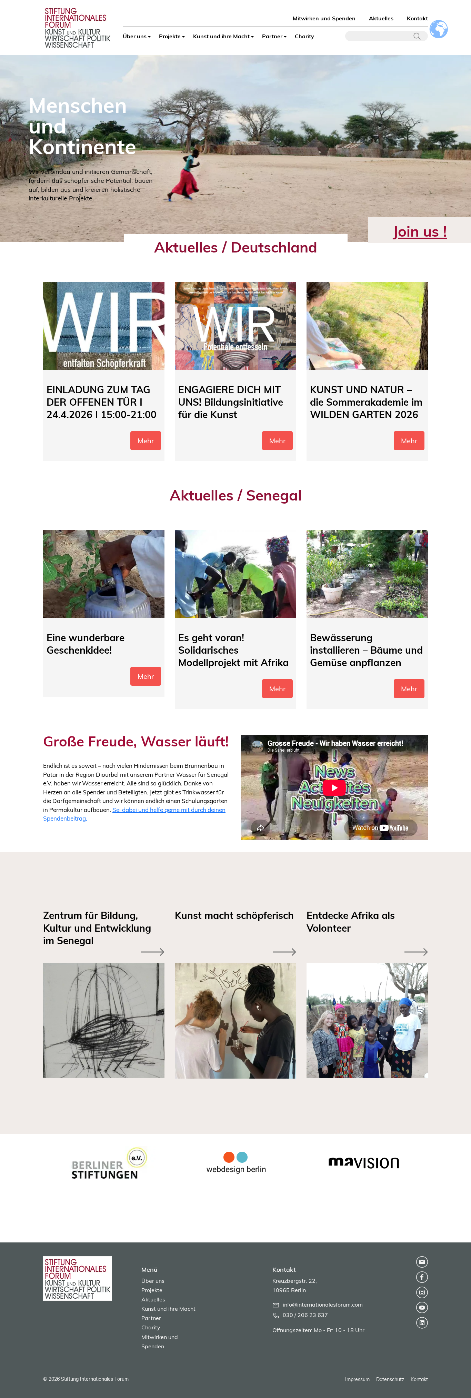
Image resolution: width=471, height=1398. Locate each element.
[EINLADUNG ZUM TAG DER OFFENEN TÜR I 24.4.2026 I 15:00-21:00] (103, 326)
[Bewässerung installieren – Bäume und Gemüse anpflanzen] (367, 574)
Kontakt (417, 18)
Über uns (135, 36)
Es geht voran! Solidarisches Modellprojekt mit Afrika (233, 650)
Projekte (170, 36)
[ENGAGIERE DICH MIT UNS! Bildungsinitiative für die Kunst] (235, 326)
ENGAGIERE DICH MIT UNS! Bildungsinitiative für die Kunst (230, 402)
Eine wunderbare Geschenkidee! (85, 644)
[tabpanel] (107, 1163)
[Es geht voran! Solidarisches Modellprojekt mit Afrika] (235, 574)
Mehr (146, 440)
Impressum (357, 1379)
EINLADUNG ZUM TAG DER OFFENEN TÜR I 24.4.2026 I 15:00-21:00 (102, 402)
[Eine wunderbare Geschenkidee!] (103, 574)
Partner (272, 36)
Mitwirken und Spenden (324, 18)
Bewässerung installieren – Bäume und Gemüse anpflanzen (366, 650)
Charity (304, 36)
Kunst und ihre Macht (221, 36)
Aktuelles (381, 18)
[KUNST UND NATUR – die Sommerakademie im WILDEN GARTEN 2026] (367, 326)
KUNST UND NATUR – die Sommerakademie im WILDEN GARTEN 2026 (366, 402)
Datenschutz (390, 1379)
